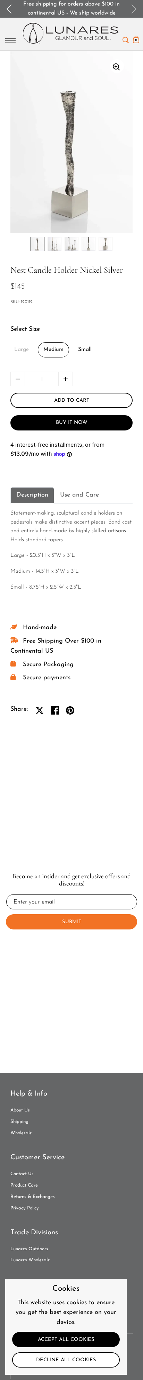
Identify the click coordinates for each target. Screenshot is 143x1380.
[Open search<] (126, 38)
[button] (65, 379)
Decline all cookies (66, 1360)
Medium (53, 349)
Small (85, 349)
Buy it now (71, 422)
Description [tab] (32, 495)
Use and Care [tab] (79, 495)
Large (21, 349)
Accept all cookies (66, 1339)
